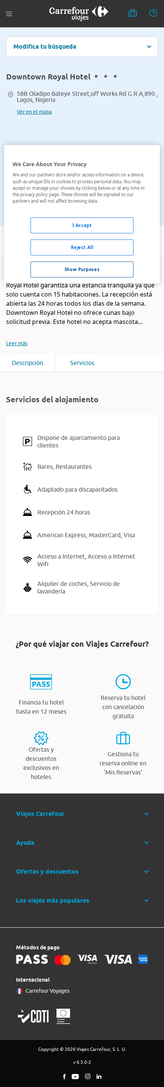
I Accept (82, 225)
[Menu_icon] (9, 14)
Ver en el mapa (34, 112)
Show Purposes (82, 269)
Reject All (82, 247)
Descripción (27, 363)
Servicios (82, 363)
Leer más (16, 343)
